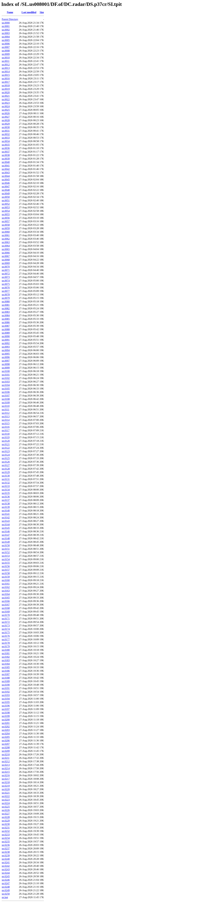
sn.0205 (6, 737)
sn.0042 (6, 169)
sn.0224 (6, 803)
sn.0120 (6, 440)
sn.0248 (6, 886)
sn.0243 (6, 869)
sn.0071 (6, 270)
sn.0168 (6, 608)
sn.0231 (6, 827)
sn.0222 (6, 796)
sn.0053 (6, 207)
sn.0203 (6, 730)
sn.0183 (6, 660)
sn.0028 (6, 120)
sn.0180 (6, 650)
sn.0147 (6, 535)
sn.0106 (6, 392)
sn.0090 (6, 336)
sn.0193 (6, 695)
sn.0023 (6, 103)
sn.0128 (6, 468)
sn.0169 (6, 611)
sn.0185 (6, 667)
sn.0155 (6, 562)
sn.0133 (6, 486)
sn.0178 (6, 643)
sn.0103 (6, 381)
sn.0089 (6, 332)
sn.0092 (6, 343)
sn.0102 (6, 378)
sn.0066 (6, 252)
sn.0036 (6, 148)
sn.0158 (6, 573)
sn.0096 (6, 357)
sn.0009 (6, 54)
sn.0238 (6, 852)
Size (42, 12)
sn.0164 (6, 594)
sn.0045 (6, 179)
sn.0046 (6, 183)
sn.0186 (6, 670)
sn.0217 (6, 778)
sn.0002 (6, 29)
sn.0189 (6, 681)
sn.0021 (6, 96)
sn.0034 (6, 141)
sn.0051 (6, 200)
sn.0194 (6, 698)
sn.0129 (6, 472)
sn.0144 (6, 524)
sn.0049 (6, 193)
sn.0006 (6, 43)
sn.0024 (6, 106)
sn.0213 (6, 765)
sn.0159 (6, 576)
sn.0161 (6, 583)
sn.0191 (6, 688)
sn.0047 (6, 186)
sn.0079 (6, 298)
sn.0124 (6, 454)
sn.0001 (6, 26)
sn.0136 (6, 496)
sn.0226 (6, 810)
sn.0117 (6, 430)
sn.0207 (6, 744)
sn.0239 (6, 855)
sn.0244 (6, 873)
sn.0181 (6, 653)
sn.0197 (6, 709)
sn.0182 (6, 657)
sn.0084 (6, 315)
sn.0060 (6, 231)
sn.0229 (6, 820)
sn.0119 (6, 437)
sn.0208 (6, 747)
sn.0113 (6, 416)
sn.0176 (6, 636)
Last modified (29, 12)
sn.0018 (6, 85)
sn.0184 (6, 663)
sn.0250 (6, 893)
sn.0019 (6, 89)
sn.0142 (6, 517)
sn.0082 (6, 308)
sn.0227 (6, 813)
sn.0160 (6, 580)
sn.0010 (6, 57)
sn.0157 (6, 569)
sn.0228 (6, 817)
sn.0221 (6, 792)
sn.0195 (6, 702)
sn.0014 (6, 71)
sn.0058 (6, 224)
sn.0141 (6, 514)
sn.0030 (6, 127)
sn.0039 (6, 158)
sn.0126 (6, 461)
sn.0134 (6, 489)
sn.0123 (6, 451)
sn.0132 (6, 482)
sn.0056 (6, 217)
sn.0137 (6, 500)
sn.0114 (6, 420)
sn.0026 (6, 113)
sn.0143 (6, 521)
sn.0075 (6, 284)
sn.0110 (6, 406)
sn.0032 (6, 134)
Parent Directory (10, 19)
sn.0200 (6, 719)
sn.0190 (6, 684)
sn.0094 (6, 350)
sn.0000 (6, 22)
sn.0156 (6, 566)
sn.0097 (6, 360)
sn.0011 (6, 61)
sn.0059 (6, 228)
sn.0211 (6, 758)
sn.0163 (6, 590)
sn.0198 (6, 712)
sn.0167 (6, 604)
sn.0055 (6, 214)
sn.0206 (6, 740)
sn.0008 (6, 50)
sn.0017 (6, 82)
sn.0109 (6, 402)
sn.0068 (6, 259)
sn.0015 (6, 75)
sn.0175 (6, 632)
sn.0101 (6, 374)
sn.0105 (6, 388)
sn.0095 (6, 353)
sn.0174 (6, 629)
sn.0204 (6, 733)
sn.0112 (6, 413)
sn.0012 (6, 64)
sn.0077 (6, 291)
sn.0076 (6, 287)
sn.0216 (6, 775)
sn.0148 (6, 538)
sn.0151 (6, 548)
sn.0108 (6, 399)
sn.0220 (6, 789)
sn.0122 (6, 447)
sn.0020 (6, 92)
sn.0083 (6, 312)
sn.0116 (6, 427)
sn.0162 (6, 587)
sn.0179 (6, 646)
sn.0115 (6, 423)
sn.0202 (6, 726)
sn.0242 (6, 866)
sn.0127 (6, 465)
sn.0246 (6, 880)
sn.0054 (6, 211)
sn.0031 (6, 130)
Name (10, 12)
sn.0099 (6, 367)
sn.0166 (6, 601)
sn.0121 (6, 444)
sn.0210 (6, 754)
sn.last (5, 897)
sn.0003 (6, 33)
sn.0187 (6, 674)
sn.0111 (5, 409)
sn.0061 (6, 235)
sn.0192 (6, 691)
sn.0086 (6, 322)
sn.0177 (6, 639)
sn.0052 (6, 204)
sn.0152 (6, 552)
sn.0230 (6, 824)
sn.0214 (6, 768)
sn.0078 (6, 294)
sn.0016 (6, 78)
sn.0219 (6, 785)
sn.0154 (6, 559)
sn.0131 (6, 479)
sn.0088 (6, 329)
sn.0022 (6, 99)
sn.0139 (6, 507)
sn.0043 (6, 172)
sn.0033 (6, 137)
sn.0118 (6, 434)
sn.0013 (6, 68)
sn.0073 (6, 277)
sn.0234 (6, 838)
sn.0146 (6, 531)
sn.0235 (6, 841)
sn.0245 (6, 876)
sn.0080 (6, 301)
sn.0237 (6, 848)
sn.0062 (6, 238)
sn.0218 (6, 782)
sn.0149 (6, 542)
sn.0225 (6, 806)
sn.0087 (6, 326)
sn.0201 (6, 723)
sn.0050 (6, 197)
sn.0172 (6, 622)
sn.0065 (6, 249)
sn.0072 (6, 273)
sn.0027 (6, 116)
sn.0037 (6, 151)
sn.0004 (6, 36)
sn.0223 (6, 799)
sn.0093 (6, 346)
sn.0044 (6, 176)
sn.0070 (6, 266)
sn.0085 (6, 319)
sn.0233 (6, 834)
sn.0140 (6, 510)
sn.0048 (6, 190)
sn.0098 (6, 364)
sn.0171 (6, 618)
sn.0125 (6, 458)
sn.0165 (6, 597)
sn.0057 (6, 221)
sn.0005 (6, 40)
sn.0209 (6, 751)
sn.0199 (6, 716)
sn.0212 (6, 761)
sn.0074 (6, 280)
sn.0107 (6, 395)
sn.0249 (6, 890)
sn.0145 (6, 528)
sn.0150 (6, 545)
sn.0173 (6, 625)
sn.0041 (6, 165)
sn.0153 (6, 555)
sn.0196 (6, 705)
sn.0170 (6, 615)
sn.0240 (6, 859)
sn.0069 (6, 263)
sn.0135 (6, 493)
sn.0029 (6, 123)
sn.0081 (6, 305)
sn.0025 (6, 109)
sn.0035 (6, 144)
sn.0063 (6, 242)
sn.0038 (6, 155)
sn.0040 (6, 162)
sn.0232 (6, 831)
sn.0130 (6, 475)
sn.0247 (6, 883)
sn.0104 (6, 385)
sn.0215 (6, 771)
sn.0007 (6, 47)
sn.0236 (6, 845)
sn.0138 (6, 503)
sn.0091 (6, 339)
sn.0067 (6, 256)
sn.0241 (6, 862)
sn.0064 (6, 245)
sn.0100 (6, 371)
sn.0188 (6, 677)
